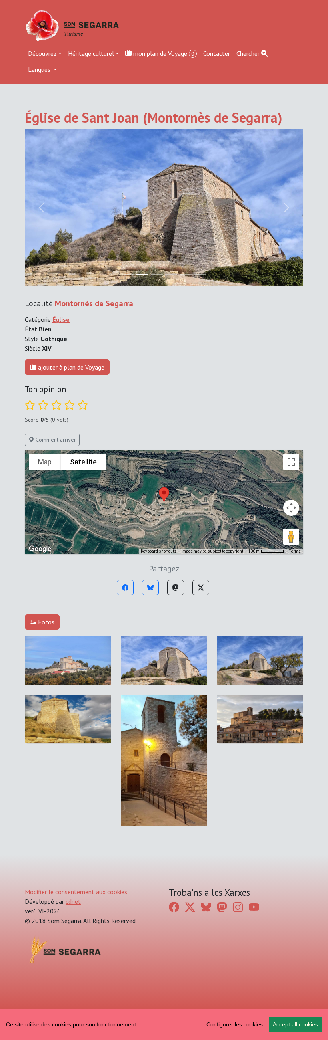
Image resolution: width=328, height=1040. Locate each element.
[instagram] (238, 907)
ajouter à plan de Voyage (70, 367)
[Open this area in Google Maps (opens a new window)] (40, 549)
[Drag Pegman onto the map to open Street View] (291, 537)
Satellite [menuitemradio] (83, 462)
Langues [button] (40, 69)
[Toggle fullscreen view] (291, 462)
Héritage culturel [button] (91, 53)
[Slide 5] (200, 274)
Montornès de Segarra (94, 303)
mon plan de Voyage (163, 53)
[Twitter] (200, 587)
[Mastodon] (175, 587)
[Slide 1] (142, 274)
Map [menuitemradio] (45, 462)
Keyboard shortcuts (158, 551)
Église (61, 319)
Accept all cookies (295, 1024)
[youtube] (254, 907)
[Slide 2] (157, 274)
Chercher (248, 53)
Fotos (45, 622)
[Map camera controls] (291, 508)
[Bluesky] (150, 587)
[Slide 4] (186, 274)
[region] (164, 1024)
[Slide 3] (171, 274)
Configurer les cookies (234, 1024)
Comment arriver (55, 439)
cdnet (73, 901)
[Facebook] (125, 587)
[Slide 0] (128, 274)
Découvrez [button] (42, 53)
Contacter (216, 53)
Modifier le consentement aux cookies (76, 892)
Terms (295, 551)
